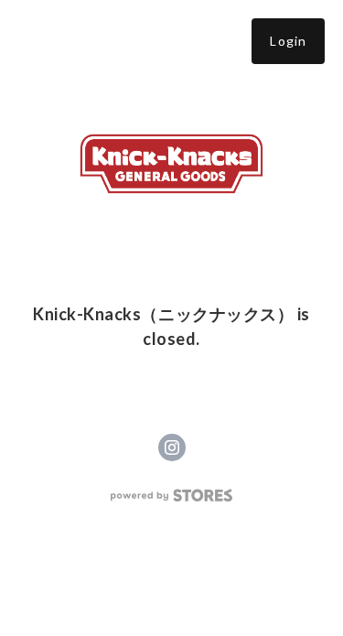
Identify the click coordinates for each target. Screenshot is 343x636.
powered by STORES (171, 495)
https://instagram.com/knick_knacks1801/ (172, 447)
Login (288, 41)
